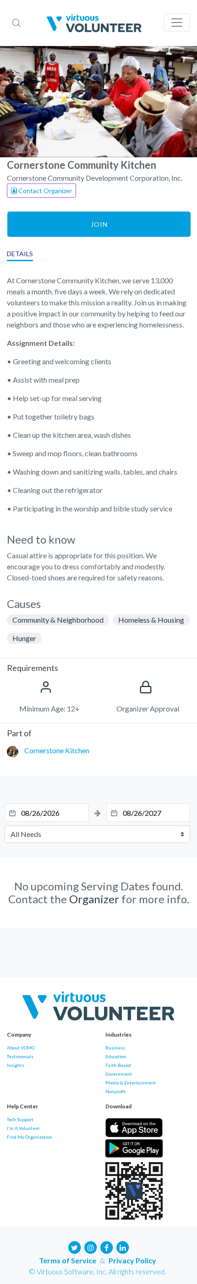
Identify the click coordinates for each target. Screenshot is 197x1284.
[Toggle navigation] (177, 22)
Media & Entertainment (130, 1082)
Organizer (94, 899)
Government (118, 1074)
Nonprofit (115, 1091)
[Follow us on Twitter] (74, 1246)
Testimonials (20, 1056)
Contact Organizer (44, 191)
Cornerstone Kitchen (56, 750)
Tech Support (20, 1119)
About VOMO (21, 1047)
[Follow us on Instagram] (90, 1246)
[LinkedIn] (122, 1246)
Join (99, 224)
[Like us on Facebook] (106, 1246)
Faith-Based (118, 1065)
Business (115, 1047)
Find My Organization (29, 1137)
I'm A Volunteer (23, 1128)
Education (115, 1056)
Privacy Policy (132, 1260)
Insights (15, 1065)
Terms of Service (67, 1260)
